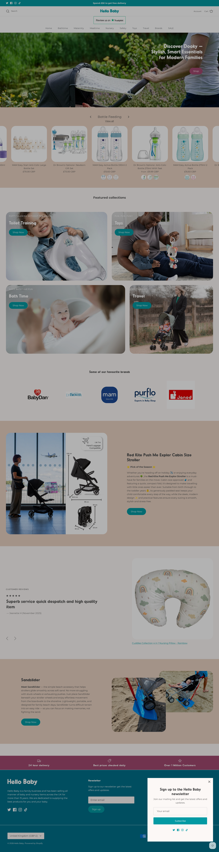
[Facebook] (178, 830)
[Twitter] (174, 830)
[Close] (209, 781)
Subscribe (180, 820)
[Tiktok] (187, 830)
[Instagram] (182, 830)
